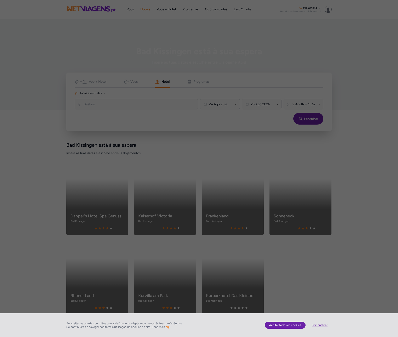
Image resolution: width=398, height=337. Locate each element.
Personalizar (320, 325)
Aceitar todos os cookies (285, 325)
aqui (168, 327)
